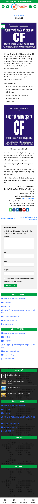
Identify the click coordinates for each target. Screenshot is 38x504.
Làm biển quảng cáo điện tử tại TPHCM (18, 393)
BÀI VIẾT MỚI (21, 15)
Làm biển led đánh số (13, 387)
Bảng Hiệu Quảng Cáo (13, 375)
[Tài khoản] (7, 6)
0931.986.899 (7, 302)
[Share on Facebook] (13, 209)
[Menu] (3, 6)
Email (5, 261)
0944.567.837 (7, 306)
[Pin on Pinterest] (24, 209)
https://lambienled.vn (28, 198)
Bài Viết (16, 15)
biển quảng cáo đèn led (8, 218)
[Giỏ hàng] (34, 6)
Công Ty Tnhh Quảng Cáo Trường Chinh (14, 298)
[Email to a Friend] (20, 209)
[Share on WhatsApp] (10, 209)
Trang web (6, 270)
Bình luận (7, 236)
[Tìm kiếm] (30, 6)
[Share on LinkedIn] (27, 209)
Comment (9, 383)
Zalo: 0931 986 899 (8, 324)
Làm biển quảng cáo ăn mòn (15, 381)
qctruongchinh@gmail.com (11, 316)
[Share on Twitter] (17, 209)
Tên (5, 252)
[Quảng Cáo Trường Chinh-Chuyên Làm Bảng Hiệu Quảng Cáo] (19, 6)
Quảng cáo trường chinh (10, 320)
